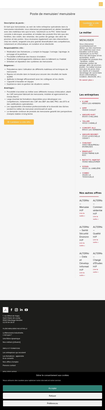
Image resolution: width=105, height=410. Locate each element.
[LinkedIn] (21, 310)
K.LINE (85, 101)
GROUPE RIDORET (90, 134)
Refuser (52, 396)
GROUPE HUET (88, 114)
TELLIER (85, 121)
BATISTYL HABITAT (91, 160)
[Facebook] (11, 310)
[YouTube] (26, 310)
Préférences (52, 403)
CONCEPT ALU (89, 128)
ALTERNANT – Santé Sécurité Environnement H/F (87, 233)
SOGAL (85, 166)
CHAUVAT (86, 143)
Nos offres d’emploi (10, 362)
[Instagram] (16, 310)
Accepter (53, 388)
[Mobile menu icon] (101, 4)
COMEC (85, 173)
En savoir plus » (86, 80)
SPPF (84, 108)
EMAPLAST (87, 151)
